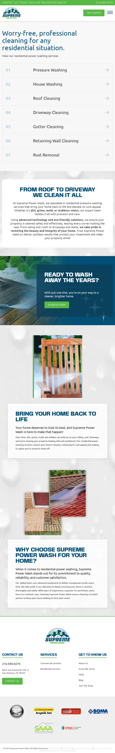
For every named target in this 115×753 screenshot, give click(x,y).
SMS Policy (67, 748)
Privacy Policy (54, 748)
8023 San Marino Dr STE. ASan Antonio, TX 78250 (15, 671)
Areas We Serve (87, 668)
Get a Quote (94, 12)
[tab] (57, 70)
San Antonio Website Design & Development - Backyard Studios (75, 749)
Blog (81, 680)
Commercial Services (50, 663)
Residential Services (50, 668)
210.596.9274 (104, 2)
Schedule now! (57, 304)
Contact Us (12, 681)
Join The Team (86, 685)
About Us (83, 663)
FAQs (81, 674)
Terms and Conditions (82, 748)
